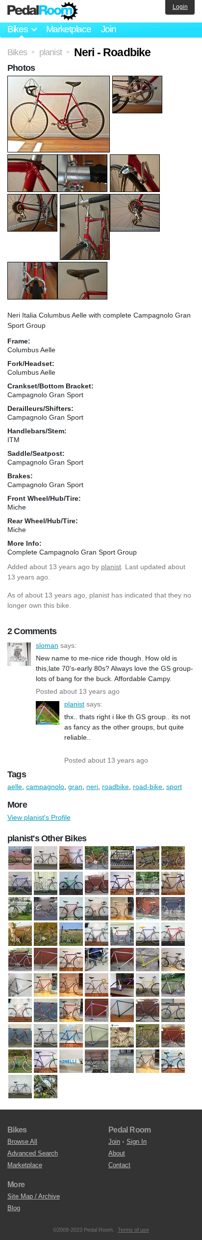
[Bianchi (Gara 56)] (122, 883)
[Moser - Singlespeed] (45, 1010)
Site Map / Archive (33, 1196)
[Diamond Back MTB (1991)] (20, 858)
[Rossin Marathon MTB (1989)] (20, 1061)
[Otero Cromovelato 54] (122, 1010)
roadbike (115, 787)
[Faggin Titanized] (96, 959)
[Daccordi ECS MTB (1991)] (45, 934)
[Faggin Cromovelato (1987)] (45, 858)
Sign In (136, 1141)
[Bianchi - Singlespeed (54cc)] (147, 883)
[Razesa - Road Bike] (147, 1036)
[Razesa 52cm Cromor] (122, 1036)
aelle (14, 787)
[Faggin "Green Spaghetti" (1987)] (71, 858)
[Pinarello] (147, 1010)
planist (111, 567)
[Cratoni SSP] (173, 909)
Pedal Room (42, 11)
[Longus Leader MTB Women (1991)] (96, 858)
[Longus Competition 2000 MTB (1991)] (122, 985)
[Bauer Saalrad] (96, 883)
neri (92, 787)
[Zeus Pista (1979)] (20, 883)
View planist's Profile (39, 817)
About (116, 1153)
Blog (13, 1208)
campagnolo (45, 787)
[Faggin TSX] (122, 959)
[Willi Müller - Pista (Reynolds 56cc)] (20, 1086)
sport (174, 787)
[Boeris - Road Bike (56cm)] (173, 883)
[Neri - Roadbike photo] (59, 81)
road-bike (147, 787)
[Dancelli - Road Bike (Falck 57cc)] (122, 934)
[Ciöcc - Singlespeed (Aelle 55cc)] (71, 909)
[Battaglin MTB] (71, 883)
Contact (119, 1165)
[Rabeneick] (20, 1036)
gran (75, 787)
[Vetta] (147, 1061)
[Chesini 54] (45, 909)
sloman (19, 654)
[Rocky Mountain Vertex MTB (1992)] (147, 858)
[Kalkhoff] (71, 985)
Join (108, 29)
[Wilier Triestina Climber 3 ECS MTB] (173, 1061)
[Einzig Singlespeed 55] (20, 959)
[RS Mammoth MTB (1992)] (173, 858)
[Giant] (173, 959)
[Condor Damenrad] (147, 909)
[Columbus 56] (122, 909)
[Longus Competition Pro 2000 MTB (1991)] (173, 985)
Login (180, 6)
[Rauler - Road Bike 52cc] (96, 1036)
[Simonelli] (45, 1061)
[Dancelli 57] (96, 934)
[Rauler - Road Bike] (71, 1036)
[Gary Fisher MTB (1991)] (147, 959)
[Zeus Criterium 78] (45, 1086)
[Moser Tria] (96, 1010)
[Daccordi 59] (20, 934)
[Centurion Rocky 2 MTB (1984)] (20, 909)
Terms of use (133, 1230)
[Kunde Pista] (96, 985)
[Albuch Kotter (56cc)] (45, 883)
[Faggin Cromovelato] (45, 959)
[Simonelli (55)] (71, 1061)
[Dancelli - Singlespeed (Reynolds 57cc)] (173, 934)
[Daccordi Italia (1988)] (71, 934)
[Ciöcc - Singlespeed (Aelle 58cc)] (96, 909)
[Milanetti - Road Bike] (20, 1010)
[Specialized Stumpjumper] (96, 1061)
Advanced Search (32, 1153)
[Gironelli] (20, 985)
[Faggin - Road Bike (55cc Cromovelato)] (71, 959)
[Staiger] (122, 1061)
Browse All (22, 1141)
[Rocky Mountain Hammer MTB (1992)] (122, 858)
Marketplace (68, 29)
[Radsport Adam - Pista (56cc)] (45, 1036)
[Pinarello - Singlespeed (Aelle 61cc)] (173, 1010)
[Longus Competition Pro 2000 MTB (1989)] (147, 985)
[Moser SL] (71, 1010)
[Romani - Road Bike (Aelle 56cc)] (173, 1036)
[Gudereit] (45, 985)
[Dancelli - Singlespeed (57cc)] (147, 934)
